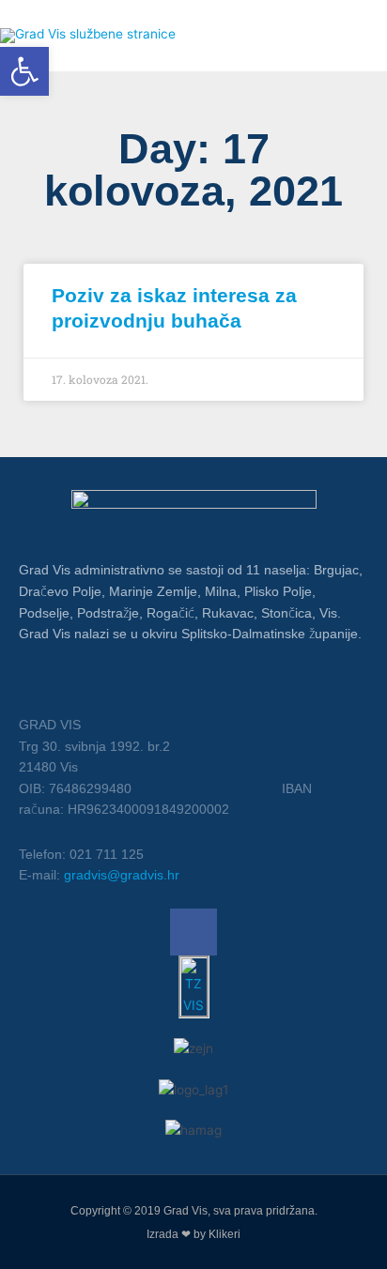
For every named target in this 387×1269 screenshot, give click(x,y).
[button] (24, 71)
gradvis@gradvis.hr (121, 874)
